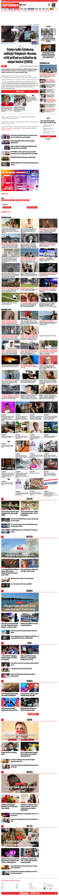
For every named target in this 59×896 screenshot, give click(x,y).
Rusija (40, 10)
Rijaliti (2, 856)
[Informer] (29, 5)
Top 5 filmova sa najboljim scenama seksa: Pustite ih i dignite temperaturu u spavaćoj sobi (23, 760)
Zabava (40, 9)
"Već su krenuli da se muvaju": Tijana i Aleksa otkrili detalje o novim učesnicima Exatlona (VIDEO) (24, 525)
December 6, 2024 (5, 130)
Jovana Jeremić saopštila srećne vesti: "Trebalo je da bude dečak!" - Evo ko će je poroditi (29, 860)
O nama (31, 884)
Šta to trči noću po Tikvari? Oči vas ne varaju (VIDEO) (21, 584)
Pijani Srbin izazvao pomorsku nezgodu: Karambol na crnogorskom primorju (24, 631)
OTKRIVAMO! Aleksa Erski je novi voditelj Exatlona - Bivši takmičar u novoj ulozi (24, 531)
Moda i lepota (20, 784)
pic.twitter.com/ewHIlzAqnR (13, 128)
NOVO (2, 9)
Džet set (47, 9)
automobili (24, 10)
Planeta (36, 9)
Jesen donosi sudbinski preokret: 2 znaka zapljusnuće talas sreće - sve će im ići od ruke (24, 814)
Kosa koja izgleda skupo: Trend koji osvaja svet (20, 789)
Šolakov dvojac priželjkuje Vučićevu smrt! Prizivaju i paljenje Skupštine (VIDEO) (23, 141)
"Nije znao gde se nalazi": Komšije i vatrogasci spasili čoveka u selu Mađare (20, 553)
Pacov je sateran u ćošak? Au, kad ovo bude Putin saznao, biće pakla (29, 694)
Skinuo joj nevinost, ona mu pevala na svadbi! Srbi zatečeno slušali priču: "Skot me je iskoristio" (24, 872)
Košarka (3, 653)
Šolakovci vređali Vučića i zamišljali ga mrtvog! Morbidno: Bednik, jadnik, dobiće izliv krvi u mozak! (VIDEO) (24, 147)
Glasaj (48, 136)
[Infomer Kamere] (24, 5)
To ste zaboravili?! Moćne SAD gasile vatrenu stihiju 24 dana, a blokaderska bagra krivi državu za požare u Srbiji (10, 572)
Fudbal (22, 653)
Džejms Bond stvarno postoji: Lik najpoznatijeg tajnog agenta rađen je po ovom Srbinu (24, 766)
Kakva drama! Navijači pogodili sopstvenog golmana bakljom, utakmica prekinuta (23, 675)
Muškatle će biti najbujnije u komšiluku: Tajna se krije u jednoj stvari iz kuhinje (9, 806)
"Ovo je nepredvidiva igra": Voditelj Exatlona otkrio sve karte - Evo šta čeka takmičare (29, 513)
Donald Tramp (46, 10)
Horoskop (19, 10)
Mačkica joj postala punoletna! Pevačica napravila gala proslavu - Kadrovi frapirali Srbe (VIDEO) (20, 843)
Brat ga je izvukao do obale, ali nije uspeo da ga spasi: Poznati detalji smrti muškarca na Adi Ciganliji (20, 607)
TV (1, 885)
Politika (5, 9)
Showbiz (20, 731)
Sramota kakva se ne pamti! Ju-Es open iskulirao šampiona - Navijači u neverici (25, 664)
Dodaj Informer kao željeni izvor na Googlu (30, 66)
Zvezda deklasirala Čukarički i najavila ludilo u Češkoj (21, 668)
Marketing (31, 883)
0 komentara (7, 207)
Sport (17, 883)
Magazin (43, 9)
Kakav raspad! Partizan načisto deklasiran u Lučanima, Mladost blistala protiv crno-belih (28, 657)
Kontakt (31, 885)
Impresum (31, 887)
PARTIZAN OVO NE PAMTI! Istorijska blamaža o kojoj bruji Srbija (23, 157)
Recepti (36, 10)
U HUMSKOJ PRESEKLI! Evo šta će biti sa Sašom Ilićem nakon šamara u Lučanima (24, 164)
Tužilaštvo (18, 200)
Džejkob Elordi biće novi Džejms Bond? (9, 753)
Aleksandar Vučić (5, 10)
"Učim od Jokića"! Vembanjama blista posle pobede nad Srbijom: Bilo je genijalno (9, 657)
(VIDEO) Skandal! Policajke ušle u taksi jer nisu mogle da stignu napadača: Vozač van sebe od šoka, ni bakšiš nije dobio (29, 709)
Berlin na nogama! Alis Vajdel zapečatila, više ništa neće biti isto (9, 709)
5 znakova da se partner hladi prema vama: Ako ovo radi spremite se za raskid (24, 820)
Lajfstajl (23, 802)
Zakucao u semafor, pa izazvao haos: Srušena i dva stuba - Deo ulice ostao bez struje (17, 0)
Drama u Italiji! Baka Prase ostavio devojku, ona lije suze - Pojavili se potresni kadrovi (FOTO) (24, 867)
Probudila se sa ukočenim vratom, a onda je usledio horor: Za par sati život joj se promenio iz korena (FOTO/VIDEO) (29, 807)
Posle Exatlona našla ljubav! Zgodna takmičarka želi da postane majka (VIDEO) (10, 513)
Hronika (25, 9)
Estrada (20, 838)
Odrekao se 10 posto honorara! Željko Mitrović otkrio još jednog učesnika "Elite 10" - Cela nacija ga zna (10, 860)
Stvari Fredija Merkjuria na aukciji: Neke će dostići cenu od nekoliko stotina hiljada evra (29, 754)
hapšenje (12, 200)
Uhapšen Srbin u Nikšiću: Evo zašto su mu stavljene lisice (29, 624)
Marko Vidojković (25, 200)
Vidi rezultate (48, 139)
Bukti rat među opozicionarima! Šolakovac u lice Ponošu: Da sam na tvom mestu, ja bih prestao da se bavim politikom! (24, 136)
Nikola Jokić (31, 10)
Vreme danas (13, 10)
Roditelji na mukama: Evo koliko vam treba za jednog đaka (22, 578)
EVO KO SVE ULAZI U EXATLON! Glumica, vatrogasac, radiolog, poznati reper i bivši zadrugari (24, 520)
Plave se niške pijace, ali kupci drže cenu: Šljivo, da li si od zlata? (29, 570)
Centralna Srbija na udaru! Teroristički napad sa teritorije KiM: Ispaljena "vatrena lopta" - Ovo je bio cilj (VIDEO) (48, 39)
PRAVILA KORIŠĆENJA (33, 888)
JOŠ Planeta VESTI (33, 714)
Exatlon (3, 509)
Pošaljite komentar (31, 207)
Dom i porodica (4, 802)
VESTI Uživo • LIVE (34, 893)
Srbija (20, 548)
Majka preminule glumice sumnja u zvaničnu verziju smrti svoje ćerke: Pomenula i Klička (20, 736)
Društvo (21, 9)
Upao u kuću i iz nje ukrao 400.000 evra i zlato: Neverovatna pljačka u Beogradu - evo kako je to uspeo (9, 625)
